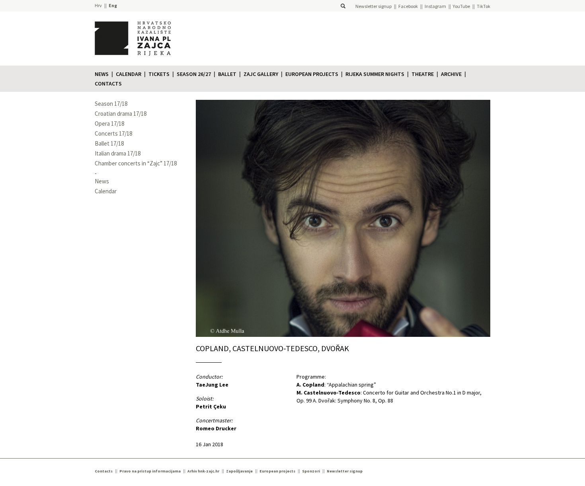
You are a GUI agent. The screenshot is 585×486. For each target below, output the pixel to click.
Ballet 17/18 (109, 143)
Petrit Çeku (211, 406)
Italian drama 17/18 (117, 153)
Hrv (98, 5)
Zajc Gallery (261, 74)
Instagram (435, 6)
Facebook (408, 6)
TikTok (483, 6)
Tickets (159, 74)
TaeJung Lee (212, 384)
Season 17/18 (111, 103)
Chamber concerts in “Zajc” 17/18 (136, 163)
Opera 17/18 (109, 123)
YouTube (461, 6)
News (102, 74)
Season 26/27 (194, 74)
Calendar (128, 74)
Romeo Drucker (216, 428)
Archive (451, 74)
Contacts (108, 83)
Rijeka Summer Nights (374, 74)
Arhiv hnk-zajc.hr (203, 471)
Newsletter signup (373, 6)
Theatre (422, 74)
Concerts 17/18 (113, 133)
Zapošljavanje (239, 471)
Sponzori (311, 471)
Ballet (227, 74)
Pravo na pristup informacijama (150, 471)
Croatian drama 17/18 (120, 113)
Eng (113, 5)
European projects (311, 74)
